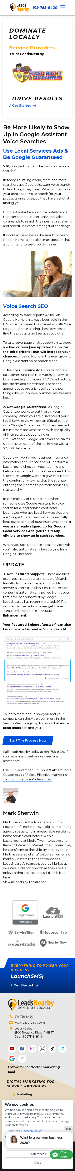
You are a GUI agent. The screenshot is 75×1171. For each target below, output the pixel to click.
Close (37, 1162)
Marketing (24, 1094)
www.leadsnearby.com (29, 1022)
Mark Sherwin (21, 813)
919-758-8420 (45, 7)
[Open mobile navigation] (63, 7)
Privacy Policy (13, 1130)
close (68, 1129)
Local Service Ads (27, 370)
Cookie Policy (33, 1130)
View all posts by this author (24, 882)
